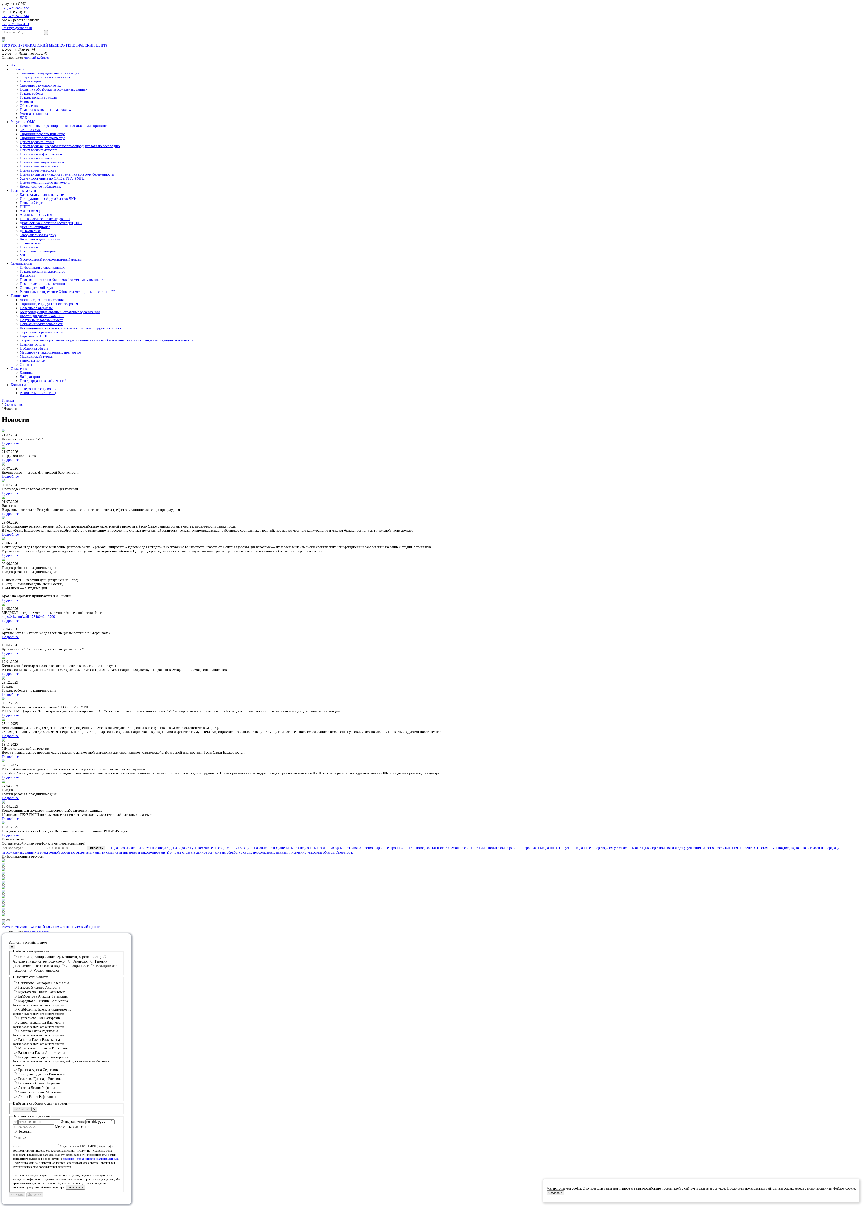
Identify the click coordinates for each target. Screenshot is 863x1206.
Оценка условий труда (37, 288)
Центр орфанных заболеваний (43, 381)
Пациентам (19, 296)
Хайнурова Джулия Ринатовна (41, 1074)
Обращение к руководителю (41, 332)
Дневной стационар (35, 227)
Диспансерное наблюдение (40, 186)
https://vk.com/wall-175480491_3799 (28, 617)
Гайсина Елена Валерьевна (38, 1041)
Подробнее (10, 443)
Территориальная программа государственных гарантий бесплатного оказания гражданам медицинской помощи (107, 340)
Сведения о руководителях (40, 85)
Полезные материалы (36, 308)
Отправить (96, 848)
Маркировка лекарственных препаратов (51, 352)
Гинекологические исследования (45, 219)
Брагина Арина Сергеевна (38, 1070)
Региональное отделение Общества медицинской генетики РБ (68, 292)
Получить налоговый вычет (41, 320)
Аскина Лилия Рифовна (36, 1088)
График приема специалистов (42, 271)
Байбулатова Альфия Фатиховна (43, 996)
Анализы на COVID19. (37, 215)
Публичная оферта (34, 348)
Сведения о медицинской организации (50, 73)
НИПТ (25, 207)
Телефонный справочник (39, 389)
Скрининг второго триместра (42, 138)
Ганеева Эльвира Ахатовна (39, 987)
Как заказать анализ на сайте (42, 194)
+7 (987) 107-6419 (15, 24)
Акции (16, 65)
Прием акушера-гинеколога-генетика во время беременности (67, 174)
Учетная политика (34, 114)
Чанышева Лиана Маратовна (40, 1092)
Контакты (18, 385)
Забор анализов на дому (38, 235)
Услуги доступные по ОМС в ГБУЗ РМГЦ (52, 178)
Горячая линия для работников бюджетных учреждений (62, 279)
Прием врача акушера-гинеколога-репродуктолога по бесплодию (70, 146)
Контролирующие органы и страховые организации (60, 312)
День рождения (73, 1122)
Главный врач (30, 81)
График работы (31, 93)
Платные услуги (23, 190)
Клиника (26, 373)
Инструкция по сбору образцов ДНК (48, 199)
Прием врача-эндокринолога (42, 162)
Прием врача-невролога (38, 170)
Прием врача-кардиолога (39, 166)
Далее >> (34, 1194)
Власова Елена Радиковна (38, 1033)
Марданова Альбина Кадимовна (40, 1003)
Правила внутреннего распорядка (46, 109)
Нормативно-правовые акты (41, 324)
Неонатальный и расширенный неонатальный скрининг (63, 126)
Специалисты (21, 263)
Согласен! (555, 1193)
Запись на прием (32, 360)
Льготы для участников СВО (42, 316)
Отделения (19, 368)
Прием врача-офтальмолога (41, 154)
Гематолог (80, 961)
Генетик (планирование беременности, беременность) (59, 957)
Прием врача (29, 247)
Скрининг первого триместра (42, 134)
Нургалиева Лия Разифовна (39, 1018)
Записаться (75, 1187)
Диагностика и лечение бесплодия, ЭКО (51, 223)
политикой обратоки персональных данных (90, 1158)
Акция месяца (30, 211)
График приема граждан (38, 97)
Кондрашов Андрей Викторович (61, 1061)
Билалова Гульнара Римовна (40, 1079)
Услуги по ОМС (23, 122)
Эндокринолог (77, 966)
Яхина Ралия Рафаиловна (37, 1097)
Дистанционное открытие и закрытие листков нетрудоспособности (71, 328)
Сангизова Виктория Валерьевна (43, 983)
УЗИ (23, 255)
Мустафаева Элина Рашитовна (41, 992)
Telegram (24, 1131)
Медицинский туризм (36, 356)
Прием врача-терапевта (38, 158)
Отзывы (26, 364)
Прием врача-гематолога (39, 150)
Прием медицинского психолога (45, 182)
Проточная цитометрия (38, 251)
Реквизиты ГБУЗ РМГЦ (38, 393)
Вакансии (27, 275)
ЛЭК (23, 118)
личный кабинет (36, 57)
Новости (26, 101)
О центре (18, 69)
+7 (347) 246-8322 (15, 8)
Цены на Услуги (32, 203)
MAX (22, 1138)
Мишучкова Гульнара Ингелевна (43, 1048)
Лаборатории (30, 377)
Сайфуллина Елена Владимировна (42, 1011)
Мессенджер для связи (72, 1126)
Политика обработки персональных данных (53, 89)
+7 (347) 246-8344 (15, 16)
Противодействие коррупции (42, 283)
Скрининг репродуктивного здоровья (49, 304)
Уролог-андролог (46, 970)
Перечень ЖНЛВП (34, 336)
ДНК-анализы (30, 231)
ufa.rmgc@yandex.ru (17, 28)
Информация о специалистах (42, 267)
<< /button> (22, 1109)
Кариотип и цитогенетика (40, 239)
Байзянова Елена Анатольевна (41, 1052)
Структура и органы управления (45, 77)
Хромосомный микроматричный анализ (51, 259)
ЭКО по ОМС (30, 130)
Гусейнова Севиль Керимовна (41, 1083)
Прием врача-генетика (37, 142)
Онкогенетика (31, 243)
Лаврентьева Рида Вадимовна (38, 1024)
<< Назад (17, 1194)
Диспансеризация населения (42, 300)
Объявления (29, 105)
